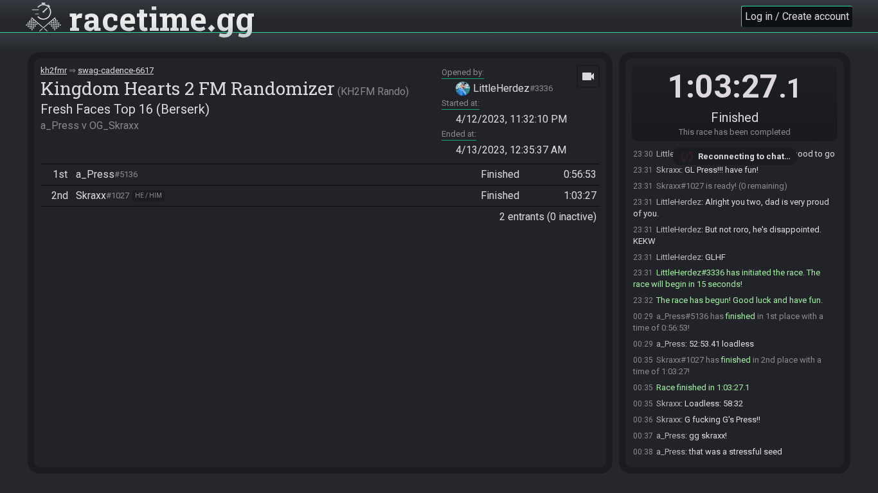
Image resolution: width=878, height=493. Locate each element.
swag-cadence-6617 (116, 70)
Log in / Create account (797, 16)
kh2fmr (53, 70)
